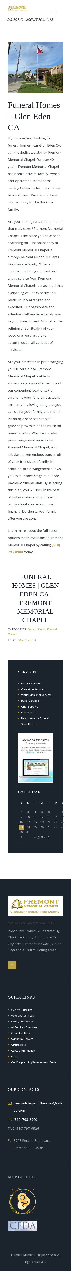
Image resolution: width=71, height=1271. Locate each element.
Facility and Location (23, 1021)
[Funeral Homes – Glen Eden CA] (35, 67)
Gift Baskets (18, 1044)
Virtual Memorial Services (36, 695)
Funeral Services (31, 683)
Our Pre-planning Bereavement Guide (34, 1062)
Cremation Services (33, 689)
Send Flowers (29, 724)
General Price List (21, 1010)
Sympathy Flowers (22, 1039)
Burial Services (30, 700)
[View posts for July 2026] (21, 836)
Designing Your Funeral (35, 718)
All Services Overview (24, 1027)
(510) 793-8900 (25, 1119)
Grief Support (29, 706)
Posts (14, 1056)
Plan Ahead (28, 712)
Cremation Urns (20, 1033)
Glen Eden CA (27, 640)
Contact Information (23, 1050)
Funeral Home (36, 629)
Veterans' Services (22, 1015)
